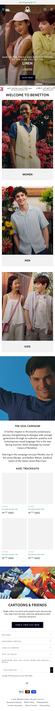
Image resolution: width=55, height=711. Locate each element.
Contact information (15, 705)
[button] (45, 9)
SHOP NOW (28, 78)
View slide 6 (46, 82)
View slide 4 (31, 82)
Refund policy (29, 702)
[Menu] (3, 9)
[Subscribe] (51, 670)
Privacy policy (45, 705)
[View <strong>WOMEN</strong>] (27, 134)
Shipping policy (42, 702)
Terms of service (31, 705)
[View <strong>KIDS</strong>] (27, 306)
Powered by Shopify (14, 702)
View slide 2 (16, 82)
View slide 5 (39, 82)
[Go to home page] (27, 9)
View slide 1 (8, 82)
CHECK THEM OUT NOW (28, 625)
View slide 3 (23, 82)
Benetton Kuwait (23, 699)
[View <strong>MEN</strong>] (27, 220)
